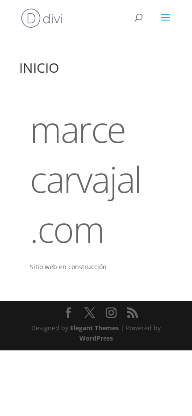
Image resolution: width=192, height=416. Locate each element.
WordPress (96, 338)
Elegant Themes (94, 328)
